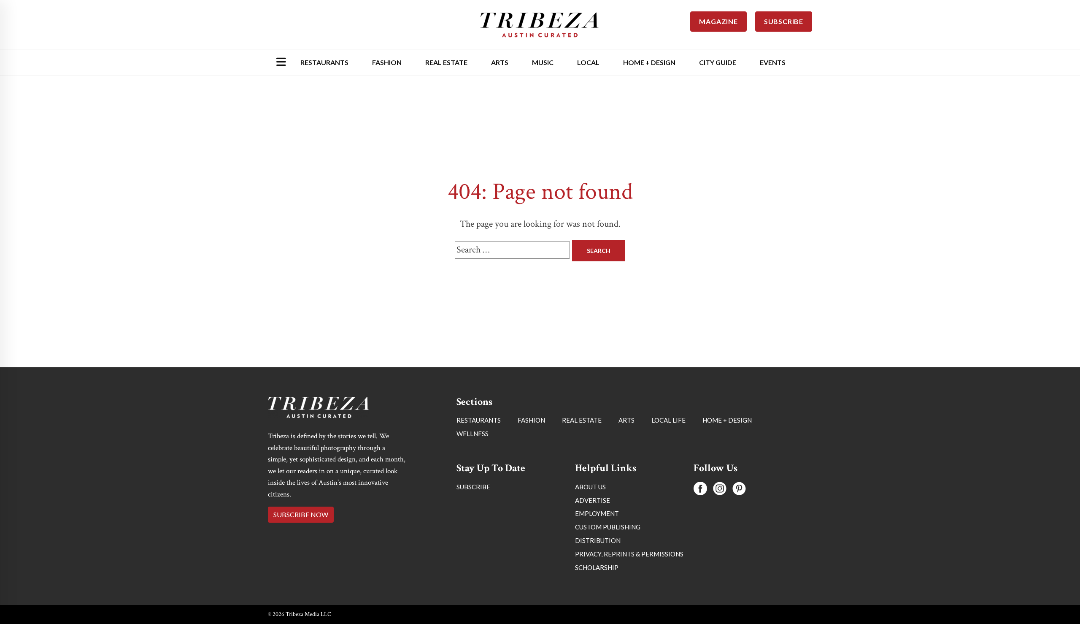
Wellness (472, 433)
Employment (597, 513)
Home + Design (649, 62)
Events (773, 62)
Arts (499, 62)
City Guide (717, 62)
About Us (590, 487)
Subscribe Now (300, 514)
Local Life (668, 420)
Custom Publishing (607, 527)
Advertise (592, 500)
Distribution (598, 540)
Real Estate (446, 62)
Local (588, 62)
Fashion (387, 62)
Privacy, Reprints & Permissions (629, 554)
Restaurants (324, 62)
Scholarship (596, 567)
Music (543, 62)
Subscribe (473, 487)
